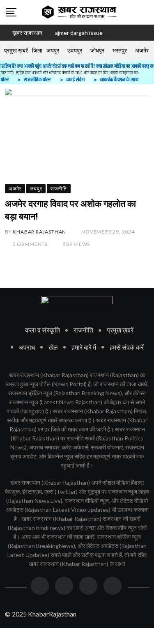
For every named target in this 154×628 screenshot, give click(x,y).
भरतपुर (120, 50)
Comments (30, 244)
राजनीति (83, 330)
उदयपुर (74, 50)
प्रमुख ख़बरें (16, 50)
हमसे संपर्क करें (127, 347)
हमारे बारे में (83, 347)
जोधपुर (97, 50)
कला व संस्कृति (42, 330)
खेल (53, 347)
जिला (37, 50)
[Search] (145, 11)
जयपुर (52, 50)
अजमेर (142, 50)
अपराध (27, 347)
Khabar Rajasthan (39, 232)
